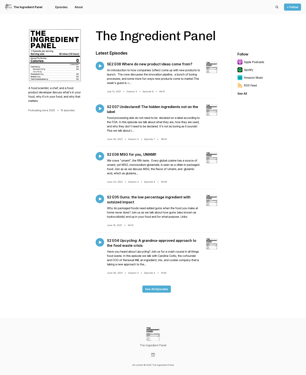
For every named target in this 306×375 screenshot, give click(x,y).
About (79, 7)
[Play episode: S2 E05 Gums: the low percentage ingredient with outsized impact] (100, 199)
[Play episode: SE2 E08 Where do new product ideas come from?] (100, 66)
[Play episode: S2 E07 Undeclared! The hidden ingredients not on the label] (100, 108)
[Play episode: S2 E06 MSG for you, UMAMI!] (100, 156)
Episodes (61, 7)
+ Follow (292, 7)
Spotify (248, 70)
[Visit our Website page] (153, 355)
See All (242, 93)
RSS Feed (250, 85)
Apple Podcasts (254, 62)
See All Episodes (156, 289)
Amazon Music (253, 77)
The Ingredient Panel (27, 7)
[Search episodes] (277, 7)
